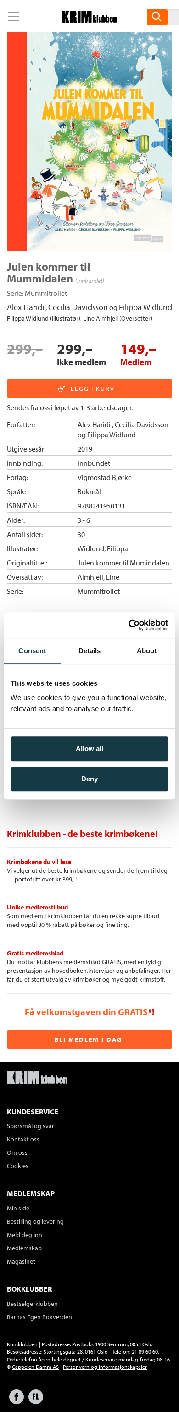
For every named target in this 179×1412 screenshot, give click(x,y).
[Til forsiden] (89, 19)
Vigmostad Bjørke (105, 477)
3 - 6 (84, 520)
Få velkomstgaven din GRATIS (86, 1011)
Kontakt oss (23, 1139)
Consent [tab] (32, 651)
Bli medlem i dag (89, 1039)
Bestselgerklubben (32, 1303)
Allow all (89, 748)
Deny (89, 779)
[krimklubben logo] (37, 1078)
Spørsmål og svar (30, 1126)
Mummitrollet (46, 293)
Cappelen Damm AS (35, 1366)
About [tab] (147, 651)
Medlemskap (24, 1248)
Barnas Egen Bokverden (39, 1317)
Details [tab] (89, 651)
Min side (18, 1208)
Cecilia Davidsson (78, 307)
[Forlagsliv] (35, 1401)
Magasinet (21, 1261)
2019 (85, 448)
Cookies (17, 1166)
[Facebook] (16, 1401)
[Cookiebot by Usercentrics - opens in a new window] (128, 625)
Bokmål (89, 491)
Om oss (17, 1152)
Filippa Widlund (145, 307)
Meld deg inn (24, 1235)
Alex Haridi (25, 307)
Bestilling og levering (35, 1221)
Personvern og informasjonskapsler (105, 1366)
